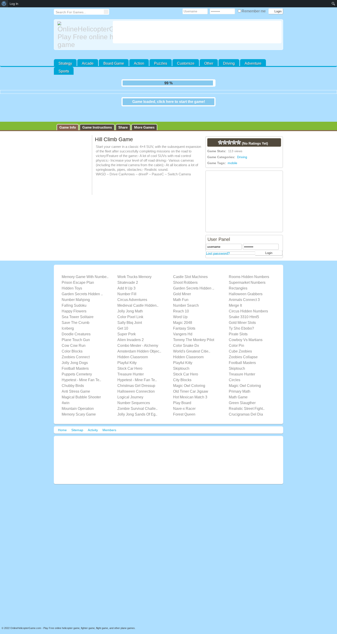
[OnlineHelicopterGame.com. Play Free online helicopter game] (83, 35)
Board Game (113, 63)
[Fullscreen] (179, 83)
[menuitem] (4, 3)
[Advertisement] (197, 32)
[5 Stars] (238, 148)
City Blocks (182, 386)
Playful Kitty (127, 369)
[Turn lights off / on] (189, 83)
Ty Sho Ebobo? (241, 334)
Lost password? (218, 259)
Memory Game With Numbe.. (85, 283)
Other (208, 63)
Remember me (254, 11)
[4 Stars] (234, 148)
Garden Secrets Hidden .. (193, 294)
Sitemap (77, 436)
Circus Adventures (132, 306)
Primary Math (239, 397)
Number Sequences (133, 409)
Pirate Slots (238, 340)
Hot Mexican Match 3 (190, 403)
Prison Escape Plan (78, 288)
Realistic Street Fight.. (247, 414)
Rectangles (238, 294)
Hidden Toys (72, 294)
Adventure (253, 63)
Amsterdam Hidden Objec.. (139, 357)
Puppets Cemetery (77, 380)
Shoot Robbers (185, 288)
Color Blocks (72, 357)
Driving (229, 63)
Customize (185, 63)
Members (109, 436)
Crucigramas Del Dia (246, 420)
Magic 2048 (182, 329)
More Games (144, 133)
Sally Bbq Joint (129, 329)
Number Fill (126, 300)
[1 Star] (220, 148)
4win (65, 409)
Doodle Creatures (76, 340)
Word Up (180, 323)
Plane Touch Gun (76, 346)
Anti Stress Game (76, 397)
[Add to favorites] (198, 85)
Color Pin (236, 351)
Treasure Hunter (130, 380)
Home (62, 436)
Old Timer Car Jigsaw (190, 397)
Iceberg (68, 334)
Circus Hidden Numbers (248, 317)
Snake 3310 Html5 (244, 323)
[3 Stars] (229, 148)
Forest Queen (184, 420)
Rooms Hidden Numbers (249, 283)
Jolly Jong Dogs (75, 369)
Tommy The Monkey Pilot (193, 346)
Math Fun (180, 306)
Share (123, 133)
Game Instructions (97, 133)
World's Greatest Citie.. (191, 357)
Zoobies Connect (76, 363)
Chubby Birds (73, 392)
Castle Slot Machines (190, 283)
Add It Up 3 (126, 294)
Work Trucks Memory (134, 283)
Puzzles (160, 63)
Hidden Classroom (132, 363)
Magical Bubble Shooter (81, 403)
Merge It (235, 311)
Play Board (182, 409)
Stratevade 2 (127, 288)
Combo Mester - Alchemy (137, 351)
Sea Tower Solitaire (78, 323)
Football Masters (242, 369)
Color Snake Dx (186, 351)
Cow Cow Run (74, 351)
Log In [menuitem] (14, 4)
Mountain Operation (78, 414)
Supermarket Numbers (247, 288)
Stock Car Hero (129, 374)
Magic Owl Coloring (189, 392)
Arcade (88, 63)
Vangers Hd (182, 340)
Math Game (238, 403)
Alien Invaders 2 (130, 346)
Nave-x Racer (184, 414)
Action (139, 63)
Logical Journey (130, 403)
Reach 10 (181, 317)
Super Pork (126, 340)
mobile (232, 169)
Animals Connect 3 (244, 306)
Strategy (65, 63)
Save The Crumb (75, 329)
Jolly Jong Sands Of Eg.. (137, 420)
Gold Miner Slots (242, 329)
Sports (63, 71)
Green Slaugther (242, 409)
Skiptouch (181, 374)
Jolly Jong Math (130, 317)
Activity (93, 436)
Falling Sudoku (74, 311)
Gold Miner (182, 300)
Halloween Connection (136, 397)
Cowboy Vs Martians (245, 346)
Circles (234, 386)
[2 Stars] (225, 148)
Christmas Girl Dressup (136, 392)
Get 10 (122, 334)
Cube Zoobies (240, 357)
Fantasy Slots (184, 334)
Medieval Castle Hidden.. (137, 311)
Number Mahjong (76, 306)
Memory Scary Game (79, 420)
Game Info (67, 133)
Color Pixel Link (130, 323)
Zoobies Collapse (243, 363)
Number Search (186, 311)
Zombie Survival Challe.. (137, 414)
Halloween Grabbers (245, 300)
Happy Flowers (74, 317)
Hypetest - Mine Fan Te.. (81, 386)
